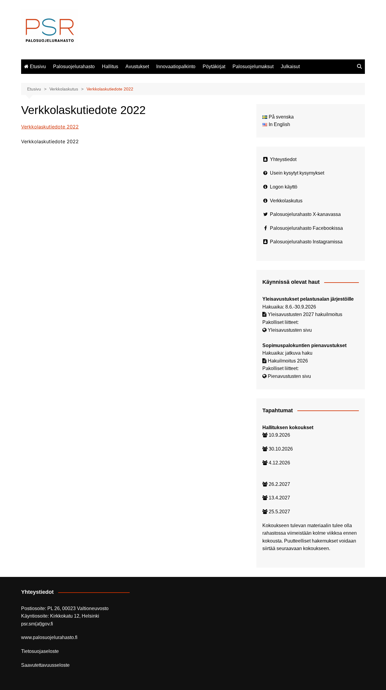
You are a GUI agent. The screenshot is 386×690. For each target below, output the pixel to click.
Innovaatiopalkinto (175, 66)
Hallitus (110, 66)
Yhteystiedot (283, 159)
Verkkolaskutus (286, 200)
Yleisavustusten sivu (290, 330)
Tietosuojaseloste (40, 651)
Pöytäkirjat (214, 66)
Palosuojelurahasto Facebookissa (306, 228)
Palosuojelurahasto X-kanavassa (305, 214)
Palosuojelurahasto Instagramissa (306, 241)
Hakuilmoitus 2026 (288, 360)
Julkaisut (290, 66)
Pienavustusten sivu (289, 376)
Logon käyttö (283, 186)
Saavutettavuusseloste (45, 665)
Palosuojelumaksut (253, 66)
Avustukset (137, 66)
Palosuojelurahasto (74, 66)
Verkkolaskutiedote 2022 (50, 127)
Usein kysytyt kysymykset (297, 173)
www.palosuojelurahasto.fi (49, 637)
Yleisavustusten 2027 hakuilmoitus (305, 314)
